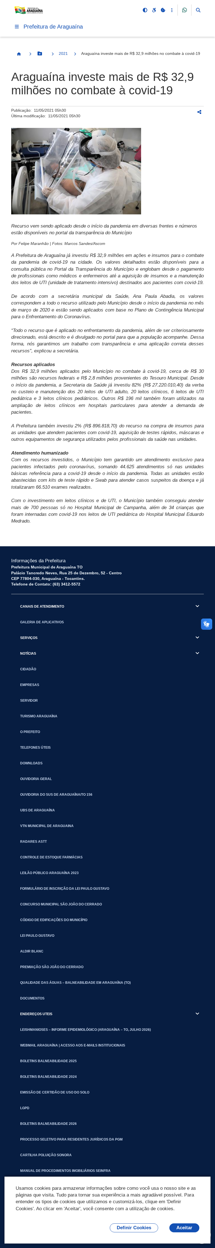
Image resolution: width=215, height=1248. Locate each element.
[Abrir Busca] (198, 10)
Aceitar (184, 1227)
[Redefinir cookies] (162, 10)
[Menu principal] (16, 26)
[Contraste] (145, 10)
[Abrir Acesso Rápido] (171, 10)
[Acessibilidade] (153, 10)
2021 (63, 53)
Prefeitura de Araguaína (53, 27)
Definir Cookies (134, 1227)
